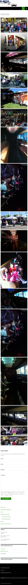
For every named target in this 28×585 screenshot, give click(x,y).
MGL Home (3, 507)
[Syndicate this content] (2, 559)
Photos (2, 521)
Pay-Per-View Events (6, 519)
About (2, 512)
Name (2, 458)
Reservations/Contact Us (6, 523)
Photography (3, 553)
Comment (3, 475)
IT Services (3, 548)
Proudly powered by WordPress (6, 583)
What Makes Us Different (6, 509)
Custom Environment (6, 516)
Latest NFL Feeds (8, 559)
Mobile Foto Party (4, 551)
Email (2, 464)
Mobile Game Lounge (5, 514)
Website (2, 469)
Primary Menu (26, 8)
